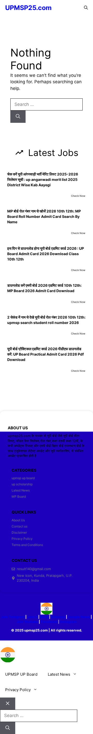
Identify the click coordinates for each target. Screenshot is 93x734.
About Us (18, 520)
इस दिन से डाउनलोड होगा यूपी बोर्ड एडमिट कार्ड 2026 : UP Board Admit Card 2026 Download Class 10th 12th (45, 253)
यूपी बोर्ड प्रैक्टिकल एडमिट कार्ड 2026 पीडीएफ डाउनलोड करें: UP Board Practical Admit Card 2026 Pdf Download (45, 354)
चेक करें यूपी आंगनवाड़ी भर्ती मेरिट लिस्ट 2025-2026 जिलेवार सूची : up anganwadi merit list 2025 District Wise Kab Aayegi (42, 179)
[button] (86, 7)
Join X (32, 617)
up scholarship (22, 484)
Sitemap (58, 617)
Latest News (21, 490)
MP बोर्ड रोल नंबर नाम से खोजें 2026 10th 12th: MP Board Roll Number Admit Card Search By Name (44, 216)
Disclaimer (19, 532)
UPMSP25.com (28, 8)
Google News (79, 617)
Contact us (19, 526)
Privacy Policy (22, 539)
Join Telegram (13, 617)
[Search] (18, 116)
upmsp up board (23, 478)
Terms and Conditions (27, 545)
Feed (44, 617)
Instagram (68, 622)
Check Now (78, 195)
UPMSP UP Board (21, 674)
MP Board (19, 496)
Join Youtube (27, 622)
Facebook (49, 622)
